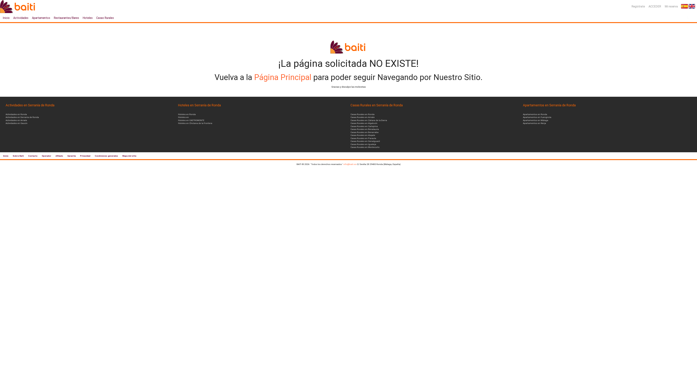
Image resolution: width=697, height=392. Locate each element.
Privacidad (85, 156)
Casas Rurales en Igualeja (363, 144)
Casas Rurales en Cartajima (364, 126)
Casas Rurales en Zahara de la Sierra (368, 120)
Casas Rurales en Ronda (362, 114)
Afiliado (59, 156)
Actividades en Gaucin (16, 123)
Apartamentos (41, 18)
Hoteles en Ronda (187, 114)
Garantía (71, 156)
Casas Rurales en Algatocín (363, 123)
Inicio (6, 18)
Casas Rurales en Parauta (363, 138)
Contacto (32, 156)
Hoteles (88, 18)
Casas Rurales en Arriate (362, 117)
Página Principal (283, 77)
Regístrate (638, 6)
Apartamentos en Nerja (534, 123)
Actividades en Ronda (16, 114)
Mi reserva (671, 6)
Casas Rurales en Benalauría (364, 129)
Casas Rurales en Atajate (362, 135)
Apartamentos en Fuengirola (537, 117)
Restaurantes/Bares (66, 18)
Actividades (20, 18)
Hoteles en (183, 117)
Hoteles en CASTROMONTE (191, 120)
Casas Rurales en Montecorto (365, 147)
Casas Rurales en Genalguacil (365, 141)
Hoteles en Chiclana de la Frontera (195, 123)
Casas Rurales (105, 18)
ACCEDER (655, 6)
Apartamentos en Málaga (535, 120)
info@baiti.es (349, 164)
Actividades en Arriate (16, 120)
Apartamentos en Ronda (535, 114)
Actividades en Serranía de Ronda (22, 117)
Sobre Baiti (18, 156)
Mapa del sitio (129, 156)
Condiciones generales (106, 156)
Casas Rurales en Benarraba (364, 132)
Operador (46, 156)
